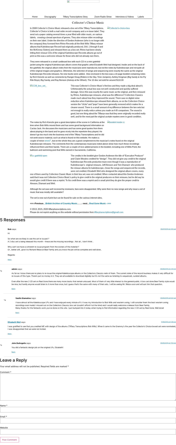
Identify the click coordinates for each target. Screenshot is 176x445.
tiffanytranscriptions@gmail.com (108, 212)
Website (4, 428)
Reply (9, 259)
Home (35, 17)
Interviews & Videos (125, 17)
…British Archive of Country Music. (60, 203)
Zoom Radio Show (103, 17)
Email (3, 417)
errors (48, 141)
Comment (5, 372)
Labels (141, 17)
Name (3, 406)
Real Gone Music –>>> (100, 203)
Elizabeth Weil (14, 322)
